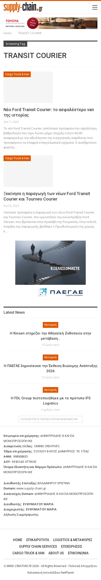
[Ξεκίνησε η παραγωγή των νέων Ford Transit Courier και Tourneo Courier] (28, 171)
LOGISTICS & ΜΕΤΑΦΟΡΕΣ (72, 540)
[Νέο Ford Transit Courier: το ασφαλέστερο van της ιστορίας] (28, 87)
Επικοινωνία (78, 553)
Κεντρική (50, 324)
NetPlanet (67, 573)
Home (17, 540)
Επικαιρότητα (37, 540)
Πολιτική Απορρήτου (83, 566)
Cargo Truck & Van (17, 74)
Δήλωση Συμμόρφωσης (21, 514)
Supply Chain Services (38, 546)
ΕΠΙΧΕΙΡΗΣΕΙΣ (71, 546)
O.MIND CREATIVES (16, 566)
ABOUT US (56, 553)
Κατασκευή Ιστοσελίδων (44, 573)
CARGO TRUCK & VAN (28, 553)
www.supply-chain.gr (31, 488)
